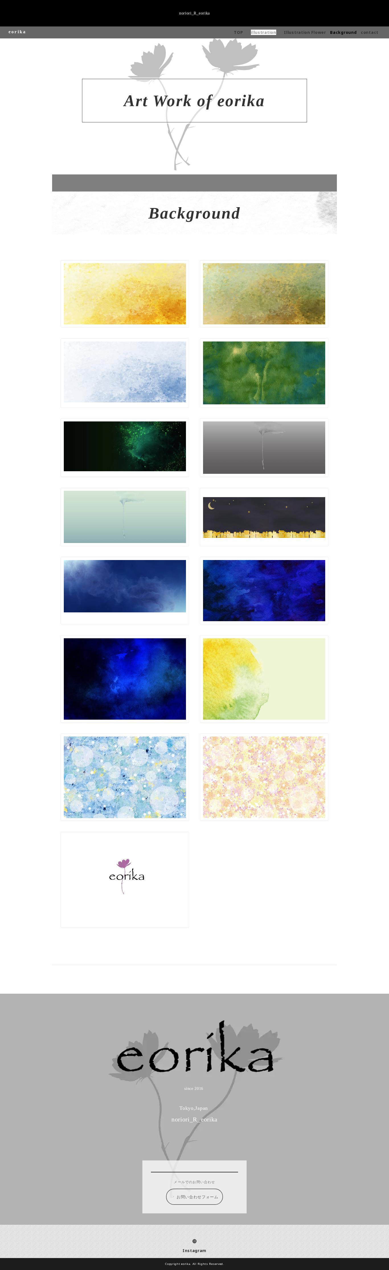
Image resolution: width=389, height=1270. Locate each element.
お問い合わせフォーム (197, 1196)
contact (369, 32)
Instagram (194, 1250)
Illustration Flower (305, 32)
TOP (238, 32)
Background (343, 32)
